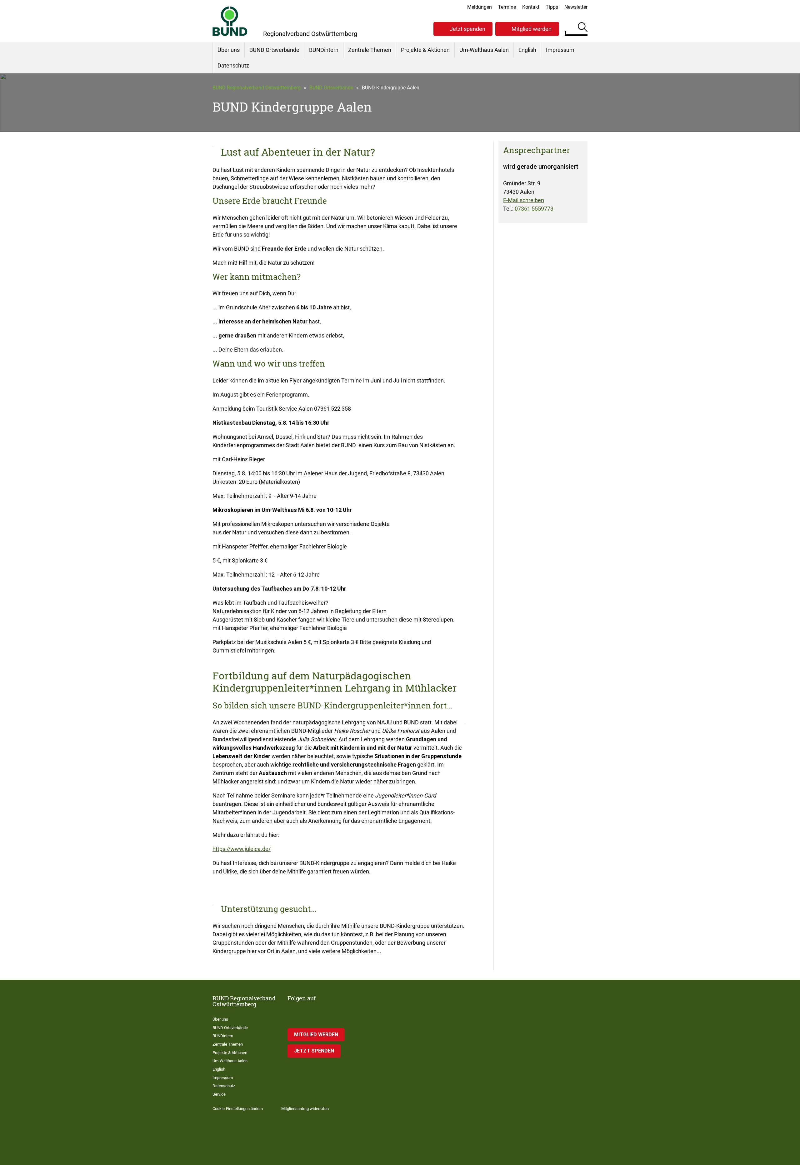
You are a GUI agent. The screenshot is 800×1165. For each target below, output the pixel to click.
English (527, 50)
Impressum (560, 50)
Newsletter (576, 7)
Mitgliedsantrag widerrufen (305, 1108)
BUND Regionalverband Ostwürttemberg (256, 88)
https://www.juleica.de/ (241, 849)
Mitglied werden (532, 29)
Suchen (583, 28)
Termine (507, 7)
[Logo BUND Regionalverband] (230, 21)
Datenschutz (233, 65)
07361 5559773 (534, 208)
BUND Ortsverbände (274, 50)
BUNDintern (323, 50)
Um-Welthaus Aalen (484, 50)
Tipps (552, 7)
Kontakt (530, 7)
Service (219, 1094)
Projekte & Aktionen (425, 50)
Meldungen (479, 7)
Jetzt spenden (467, 29)
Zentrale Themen (369, 50)
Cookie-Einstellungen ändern (237, 1108)
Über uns (229, 50)
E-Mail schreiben (523, 200)
